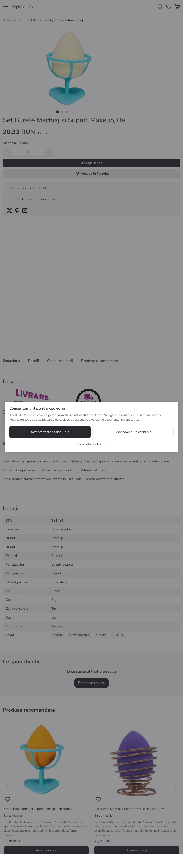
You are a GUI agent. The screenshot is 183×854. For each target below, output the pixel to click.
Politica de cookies (22, 420)
